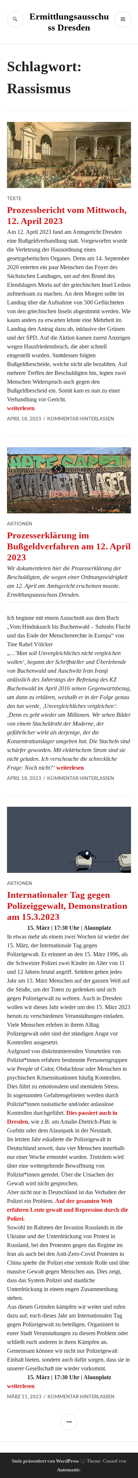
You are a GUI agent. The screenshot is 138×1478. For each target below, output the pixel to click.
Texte (14, 198)
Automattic (68, 1469)
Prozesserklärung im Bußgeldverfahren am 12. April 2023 (69, 546)
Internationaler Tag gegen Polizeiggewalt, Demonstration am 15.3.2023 (67, 906)
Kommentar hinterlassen (80, 419)
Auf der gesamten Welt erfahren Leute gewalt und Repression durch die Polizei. (67, 1210)
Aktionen (19, 524)
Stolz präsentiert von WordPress (45, 1461)
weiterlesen (21, 408)
